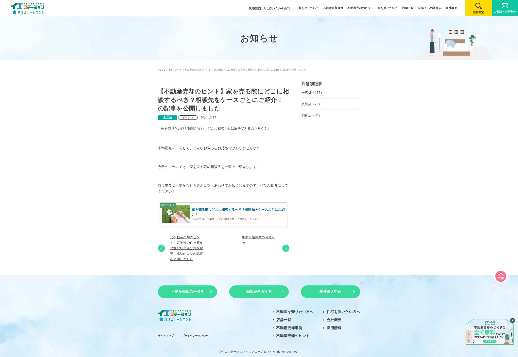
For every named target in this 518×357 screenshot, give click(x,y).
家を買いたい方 (388, 8)
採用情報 (334, 328)
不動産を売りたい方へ (294, 312)
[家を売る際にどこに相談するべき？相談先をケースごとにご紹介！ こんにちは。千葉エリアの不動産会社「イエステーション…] (223, 224)
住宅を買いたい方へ (343, 312)
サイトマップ (166, 335)
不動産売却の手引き (187, 291)
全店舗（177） (312, 92)
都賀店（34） (311, 115)
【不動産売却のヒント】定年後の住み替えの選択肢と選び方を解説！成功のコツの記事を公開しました (186, 248)
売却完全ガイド (259, 291)
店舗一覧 (408, 8)
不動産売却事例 (333, 8)
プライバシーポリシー (195, 335)
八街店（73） (311, 104)
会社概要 (451, 8)
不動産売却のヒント (360, 8)
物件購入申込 (330, 291)
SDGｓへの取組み (430, 8)
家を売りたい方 (308, 8)
